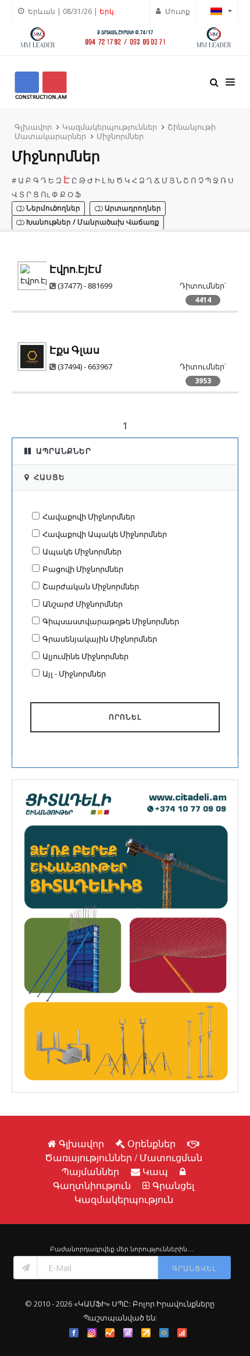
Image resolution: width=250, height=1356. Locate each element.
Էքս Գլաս (74, 350)
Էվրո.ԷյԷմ (75, 269)
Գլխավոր (33, 127)
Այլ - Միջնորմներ (74, 673)
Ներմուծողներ (52, 208)
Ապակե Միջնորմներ (82, 551)
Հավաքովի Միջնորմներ (88, 516)
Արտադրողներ (132, 208)
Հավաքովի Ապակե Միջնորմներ (104, 534)
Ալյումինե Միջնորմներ (85, 656)
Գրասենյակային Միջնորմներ (99, 638)
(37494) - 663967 (85, 366)
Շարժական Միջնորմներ (90, 586)
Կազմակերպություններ (109, 127)
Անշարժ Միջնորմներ (82, 604)
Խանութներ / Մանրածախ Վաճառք (91, 222)
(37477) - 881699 (85, 285)
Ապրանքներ (63, 451)
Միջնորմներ (120, 136)
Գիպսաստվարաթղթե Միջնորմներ (110, 621)
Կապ (155, 1171)
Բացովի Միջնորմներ (82, 569)
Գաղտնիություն (92, 1185)
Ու (45, 194)
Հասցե (49, 477)
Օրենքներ (151, 1143)
